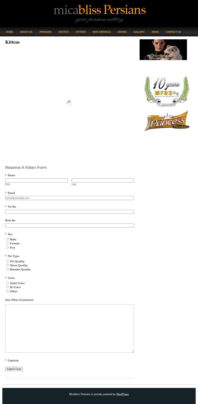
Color (10, 277)
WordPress (122, 394)
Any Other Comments (19, 299)
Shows (122, 32)
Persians (45, 32)
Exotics (64, 32)
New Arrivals (102, 32)
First (7, 184)
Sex (9, 234)
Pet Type (12, 256)
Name (10, 175)
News (155, 32)
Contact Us (173, 32)
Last (74, 184)
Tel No (10, 206)
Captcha (12, 360)
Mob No (10, 220)
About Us (26, 32)
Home (9, 32)
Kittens (81, 32)
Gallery (139, 32)
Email (10, 192)
